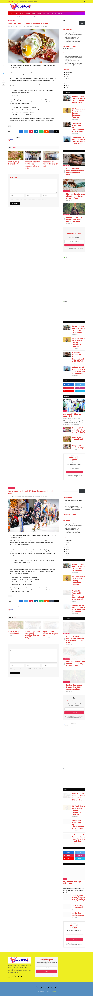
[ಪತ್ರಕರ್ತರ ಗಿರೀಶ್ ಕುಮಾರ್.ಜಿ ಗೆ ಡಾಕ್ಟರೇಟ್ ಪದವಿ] (51, 155)
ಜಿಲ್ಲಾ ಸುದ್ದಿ (28, 13)
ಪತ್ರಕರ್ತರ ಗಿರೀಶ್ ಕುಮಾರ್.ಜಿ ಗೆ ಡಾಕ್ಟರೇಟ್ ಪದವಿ (50, 164)
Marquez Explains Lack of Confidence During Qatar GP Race (75, 196)
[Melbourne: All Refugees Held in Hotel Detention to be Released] (67, 139)
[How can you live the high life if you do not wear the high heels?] (33, 515)
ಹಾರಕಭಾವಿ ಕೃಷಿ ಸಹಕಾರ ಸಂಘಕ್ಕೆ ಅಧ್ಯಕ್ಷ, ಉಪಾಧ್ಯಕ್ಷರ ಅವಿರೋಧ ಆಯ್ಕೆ (32, 165)
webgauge (54, 991)
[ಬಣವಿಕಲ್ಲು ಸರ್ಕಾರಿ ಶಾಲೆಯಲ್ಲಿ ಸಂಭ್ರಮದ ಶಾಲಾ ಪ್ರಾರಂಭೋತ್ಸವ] (67, 429)
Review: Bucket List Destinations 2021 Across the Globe (74, 219)
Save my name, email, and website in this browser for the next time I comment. (29, 199)
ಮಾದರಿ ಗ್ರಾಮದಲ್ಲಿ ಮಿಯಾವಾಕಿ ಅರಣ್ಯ (13, 163)
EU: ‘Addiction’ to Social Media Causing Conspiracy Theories (78, 113)
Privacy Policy (73, 249)
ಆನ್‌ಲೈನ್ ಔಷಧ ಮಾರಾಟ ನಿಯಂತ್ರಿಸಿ (71, 38)
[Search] (83, 13)
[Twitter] (3, 73)
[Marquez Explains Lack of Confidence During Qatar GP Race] (74, 185)
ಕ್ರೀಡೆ (44, 13)
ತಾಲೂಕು (33, 13)
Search (64, 20)
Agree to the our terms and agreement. (47, 975)
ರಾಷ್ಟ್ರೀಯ (21, 13)
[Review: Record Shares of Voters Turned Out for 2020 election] (67, 98)
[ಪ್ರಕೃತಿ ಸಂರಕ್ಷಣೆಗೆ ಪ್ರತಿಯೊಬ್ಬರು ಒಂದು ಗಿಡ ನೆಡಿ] (74, 405)
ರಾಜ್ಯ (16, 13)
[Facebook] (3, 69)
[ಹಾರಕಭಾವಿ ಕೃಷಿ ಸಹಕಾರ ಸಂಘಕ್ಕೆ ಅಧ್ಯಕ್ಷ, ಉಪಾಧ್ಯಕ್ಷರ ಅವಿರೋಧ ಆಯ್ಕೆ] (33, 155)
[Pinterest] (3, 80)
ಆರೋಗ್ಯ (39, 13)
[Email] (3, 84)
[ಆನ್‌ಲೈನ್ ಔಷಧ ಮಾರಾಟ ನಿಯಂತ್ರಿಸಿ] (67, 446)
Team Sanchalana (67, 418)
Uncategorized (11, 20)
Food (9, 126)
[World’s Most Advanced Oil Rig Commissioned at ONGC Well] (67, 124)
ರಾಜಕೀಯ (60, 13)
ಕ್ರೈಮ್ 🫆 (48, 13)
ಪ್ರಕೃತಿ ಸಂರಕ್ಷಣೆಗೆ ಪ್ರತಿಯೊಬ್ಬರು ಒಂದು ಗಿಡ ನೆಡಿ (73, 33)
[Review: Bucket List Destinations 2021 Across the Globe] (74, 209)
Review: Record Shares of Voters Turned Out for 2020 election (78, 100)
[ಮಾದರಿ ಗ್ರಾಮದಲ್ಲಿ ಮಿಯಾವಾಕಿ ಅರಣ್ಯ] (15, 155)
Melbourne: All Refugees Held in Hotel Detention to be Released (78, 141)
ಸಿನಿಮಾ (67, 87)
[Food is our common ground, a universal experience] (33, 46)
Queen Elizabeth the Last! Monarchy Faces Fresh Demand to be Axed (75, 172)
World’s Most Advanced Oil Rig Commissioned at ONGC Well (78, 127)
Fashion (10, 596)
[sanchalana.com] (21, 7)
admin (13, 26)
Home (11, 13)
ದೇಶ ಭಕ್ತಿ (54, 13)
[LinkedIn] (3, 76)
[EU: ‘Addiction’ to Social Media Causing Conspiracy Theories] (67, 110)
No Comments (37, 26)
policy (50, 975)
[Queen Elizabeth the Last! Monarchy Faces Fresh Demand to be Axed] (74, 160)
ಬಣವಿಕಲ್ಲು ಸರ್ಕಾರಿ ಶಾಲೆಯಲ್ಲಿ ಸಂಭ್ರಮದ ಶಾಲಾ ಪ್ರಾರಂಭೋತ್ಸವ (26, 1)
